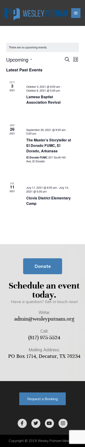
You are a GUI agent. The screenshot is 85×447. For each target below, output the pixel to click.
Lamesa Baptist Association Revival (43, 99)
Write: (44, 312)
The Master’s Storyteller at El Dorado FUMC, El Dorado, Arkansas (48, 145)
